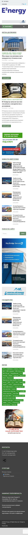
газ (18, 391)
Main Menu (8, 26)
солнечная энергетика (8, 400)
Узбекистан (21, 382)
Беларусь (22, 368)
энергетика (14, 404)
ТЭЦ (16, 382)
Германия (5, 375)
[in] (24, 4)
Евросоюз (16, 375)
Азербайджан (9, 368)
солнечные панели (18, 400)
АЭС (4, 368)
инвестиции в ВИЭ (7, 395)
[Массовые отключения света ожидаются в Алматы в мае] (14, 44)
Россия (4, 382)
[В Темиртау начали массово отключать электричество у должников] (14, 90)
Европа (10, 375)
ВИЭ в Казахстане (19, 371)
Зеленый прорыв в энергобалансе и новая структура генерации (19, 207)
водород (14, 389)
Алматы (16, 368)
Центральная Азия (18, 384)
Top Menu (6, 1)
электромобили (15, 402)
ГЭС (21, 373)
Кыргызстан (10, 377)
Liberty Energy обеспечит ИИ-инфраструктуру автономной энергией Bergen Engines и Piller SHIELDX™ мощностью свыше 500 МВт (19, 167)
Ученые (10, 384)
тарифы (4, 402)
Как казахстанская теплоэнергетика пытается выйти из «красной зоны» (18, 355)
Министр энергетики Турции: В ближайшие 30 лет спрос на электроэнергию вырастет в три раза (12, 499)
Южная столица (17, 54)
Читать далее (6, 78)
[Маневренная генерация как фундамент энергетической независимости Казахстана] (7, 192)
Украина (5, 384)
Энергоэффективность (8, 386)
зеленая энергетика (7, 393)
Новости (14, 52)
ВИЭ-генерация (10, 371)
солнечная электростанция (9, 398)
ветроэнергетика (6, 389)
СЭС (13, 382)
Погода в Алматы (6, 472)
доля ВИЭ (22, 391)
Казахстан (22, 375)
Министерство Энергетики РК (9, 380)
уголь (9, 402)
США (9, 382)
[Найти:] (14, 233)
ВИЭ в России (6, 373)
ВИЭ (4, 371)
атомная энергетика (19, 386)
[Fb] (22, 4)
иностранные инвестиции (18, 395)
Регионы (19, 52)
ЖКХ (10, 52)
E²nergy (11, 60)
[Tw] (25, 4)
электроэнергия (6, 404)
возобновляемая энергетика (9, 391)
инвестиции (15, 393)
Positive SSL (5, 525)
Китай (4, 377)
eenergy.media (11, 453)
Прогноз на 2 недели (8, 476)
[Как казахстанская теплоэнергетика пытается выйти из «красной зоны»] (7, 353)
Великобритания (14, 373)
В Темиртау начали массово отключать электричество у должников (12, 104)
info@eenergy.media (11, 451)
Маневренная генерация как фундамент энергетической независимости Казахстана (17, 196)
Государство (5, 52)
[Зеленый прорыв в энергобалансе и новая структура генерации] (7, 206)
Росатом (20, 380)
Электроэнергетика (7, 54)
